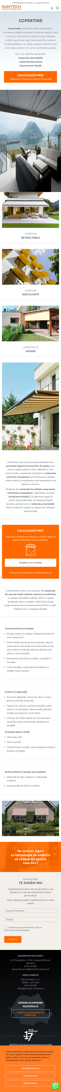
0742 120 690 (30, 966)
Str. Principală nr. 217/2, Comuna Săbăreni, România (30, 961)
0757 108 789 (30, 985)
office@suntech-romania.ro (23, 3)
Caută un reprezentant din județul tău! (30, 1013)
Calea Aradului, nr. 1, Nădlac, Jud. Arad (30, 981)
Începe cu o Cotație (30, 562)
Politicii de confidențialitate (17, 930)
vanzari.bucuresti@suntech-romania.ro (30, 969)
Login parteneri (42, 3)
